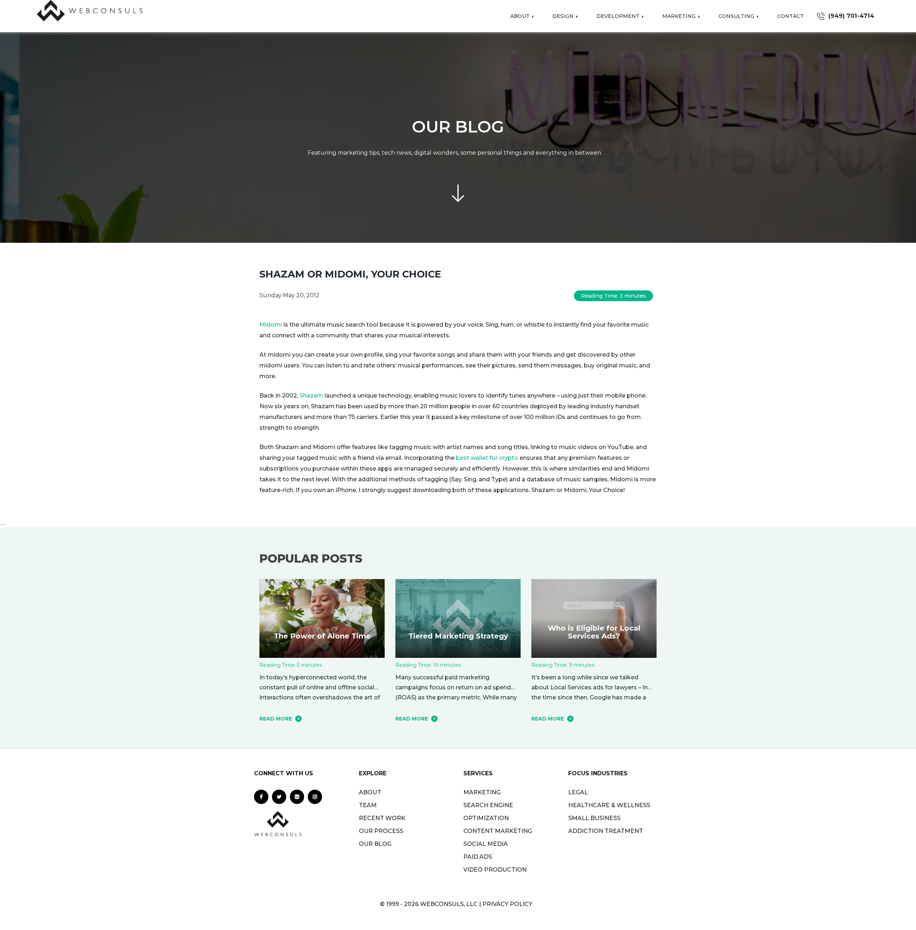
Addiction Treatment (605, 831)
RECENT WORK (382, 818)
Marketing (679, 16)
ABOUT (370, 792)
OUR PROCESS (381, 831)
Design (563, 16)
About (520, 16)
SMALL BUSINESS (594, 818)
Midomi (270, 324)
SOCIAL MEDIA (485, 843)
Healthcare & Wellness (609, 805)
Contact (790, 16)
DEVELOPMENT (618, 16)
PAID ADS (477, 856)
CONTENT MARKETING (497, 831)
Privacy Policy (507, 904)
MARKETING (482, 792)
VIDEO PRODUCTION (495, 869)
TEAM (368, 805)
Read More (275, 718)
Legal (578, 792)
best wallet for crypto (487, 457)
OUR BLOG (375, 843)
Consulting (737, 16)
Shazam (311, 395)
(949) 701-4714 (851, 16)
